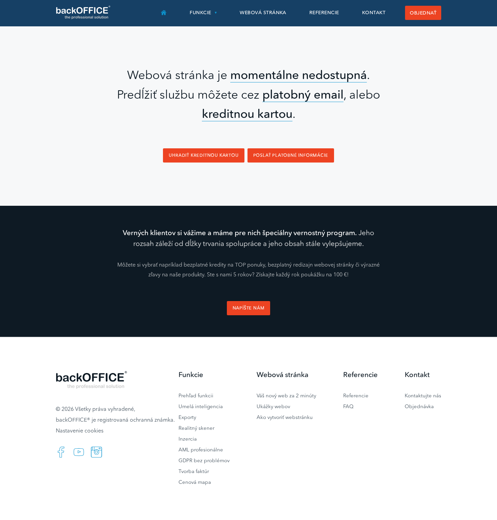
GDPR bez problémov (204, 460)
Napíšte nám (249, 308)
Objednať (423, 13)
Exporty (187, 417)
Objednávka (419, 406)
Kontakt (373, 12)
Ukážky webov (273, 406)
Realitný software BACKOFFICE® (84, 12)
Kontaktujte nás (423, 395)
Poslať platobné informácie (290, 155)
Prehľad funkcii (196, 395)
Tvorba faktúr (194, 471)
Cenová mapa (195, 482)
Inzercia (188, 439)
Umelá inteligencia (201, 406)
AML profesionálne (201, 449)
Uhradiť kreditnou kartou (203, 155)
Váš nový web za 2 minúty (286, 395)
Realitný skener (196, 428)
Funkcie (200, 12)
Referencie (324, 12)
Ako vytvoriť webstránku (285, 417)
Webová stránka (263, 12)
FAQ (348, 406)
